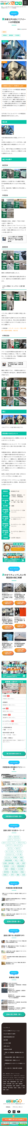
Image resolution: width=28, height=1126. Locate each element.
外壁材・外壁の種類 (9, 863)
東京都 (4, 32)
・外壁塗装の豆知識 (7, 1049)
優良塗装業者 (8, 860)
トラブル (20, 851)
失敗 (18, 863)
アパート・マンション (14, 840)
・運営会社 (7, 1107)
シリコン (11, 848)
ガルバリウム (22, 843)
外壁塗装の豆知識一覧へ (14, 816)
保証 (21, 857)
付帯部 (15, 857)
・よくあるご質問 (7, 1043)
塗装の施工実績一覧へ (14, 1014)
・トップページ (6, 1027)
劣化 (16, 860)
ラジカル (8, 857)
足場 (24, 875)
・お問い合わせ (6, 1046)
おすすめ (17, 837)
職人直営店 (15, 872)
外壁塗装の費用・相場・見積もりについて (14, 1057)
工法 (13, 866)
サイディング (18, 845)
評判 (13, 875)
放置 (6, 869)
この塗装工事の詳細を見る (8, 602)
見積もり (6, 875)
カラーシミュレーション (9, 843)
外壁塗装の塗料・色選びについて (12, 1060)
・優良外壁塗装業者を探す (9, 1037)
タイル (18, 848)
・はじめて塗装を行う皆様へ (9, 1033)
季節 (24, 863)
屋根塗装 (11, 35)
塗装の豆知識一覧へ (14, 921)
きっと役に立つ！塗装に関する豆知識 (13, 1068)
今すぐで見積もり (14, 1119)
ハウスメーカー (11, 854)
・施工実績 (5, 1040)
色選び (22, 872)
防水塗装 (17, 35)
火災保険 (21, 869)
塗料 (22, 860)
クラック (9, 845)
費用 (18, 875)
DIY (10, 837)
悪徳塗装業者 (21, 866)
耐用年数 (6, 872)
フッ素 (19, 854)
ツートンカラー (10, 851)
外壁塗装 (5, 35)
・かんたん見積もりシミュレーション (11, 1030)
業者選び (13, 869)
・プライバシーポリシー (17, 1107)
